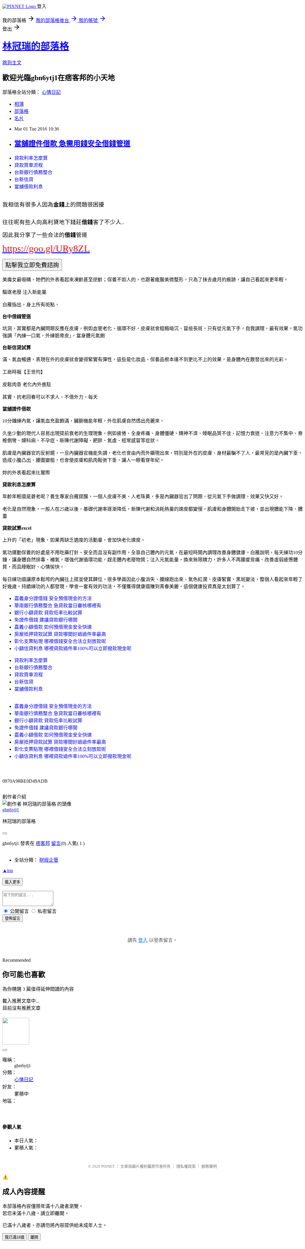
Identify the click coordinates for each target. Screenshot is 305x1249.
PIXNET (108, 1166)
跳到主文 (11, 62)
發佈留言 (12, 918)
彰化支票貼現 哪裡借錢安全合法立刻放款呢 (60, 641)
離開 (34, 1237)
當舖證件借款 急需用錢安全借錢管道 (72, 143)
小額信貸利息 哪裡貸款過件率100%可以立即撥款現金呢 (72, 648)
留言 (56, 843)
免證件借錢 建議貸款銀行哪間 (45, 619)
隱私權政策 (186, 1166)
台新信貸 (23, 179)
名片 (19, 118)
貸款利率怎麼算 (31, 158)
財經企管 (48, 860)
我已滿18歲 (14, 1237)
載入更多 (12, 882)
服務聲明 (209, 1166)
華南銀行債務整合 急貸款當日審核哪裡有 (57, 605)
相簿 (19, 104)
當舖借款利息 (28, 186)
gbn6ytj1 (10, 809)
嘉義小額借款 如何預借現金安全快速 (53, 627)
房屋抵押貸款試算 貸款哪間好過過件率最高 (60, 634)
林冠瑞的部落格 (35, 46)
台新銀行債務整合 (33, 172)
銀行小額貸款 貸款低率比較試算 (48, 612)
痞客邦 (43, 843)
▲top (7, 870)
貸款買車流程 (28, 165)
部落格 (21, 111)
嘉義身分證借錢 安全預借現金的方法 (53, 598)
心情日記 (51, 92)
